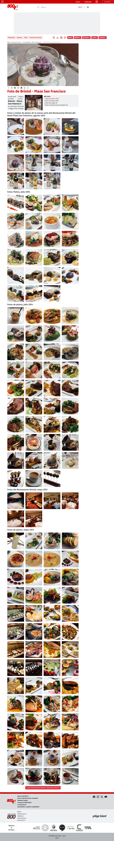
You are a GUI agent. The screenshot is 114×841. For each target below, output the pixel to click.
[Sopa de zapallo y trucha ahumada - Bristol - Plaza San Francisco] (70, 315)
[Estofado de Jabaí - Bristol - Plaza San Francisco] (34, 740)
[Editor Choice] (53, 37)
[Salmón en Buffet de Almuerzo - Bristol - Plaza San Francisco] (70, 613)
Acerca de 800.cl (22, 796)
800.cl (19, 812)
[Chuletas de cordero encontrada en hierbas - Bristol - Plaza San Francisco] (70, 424)
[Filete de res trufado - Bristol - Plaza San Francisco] (34, 144)
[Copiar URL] (28, 88)
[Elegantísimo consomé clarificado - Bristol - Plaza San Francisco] (34, 239)
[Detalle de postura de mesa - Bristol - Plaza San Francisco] (16, 518)
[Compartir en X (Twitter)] (18, 88)
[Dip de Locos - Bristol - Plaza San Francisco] (52, 541)
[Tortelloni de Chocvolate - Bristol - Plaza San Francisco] (52, 740)
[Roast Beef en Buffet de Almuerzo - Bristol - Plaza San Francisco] (34, 649)
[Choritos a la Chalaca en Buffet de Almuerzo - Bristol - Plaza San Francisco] (52, 613)
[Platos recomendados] (57, 37)
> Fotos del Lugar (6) (50, 103)
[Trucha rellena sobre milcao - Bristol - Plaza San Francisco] (34, 424)
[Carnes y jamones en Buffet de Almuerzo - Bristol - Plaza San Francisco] (16, 649)
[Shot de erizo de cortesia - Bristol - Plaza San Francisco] (16, 315)
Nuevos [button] (70, 37)
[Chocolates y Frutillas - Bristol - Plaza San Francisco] (34, 776)
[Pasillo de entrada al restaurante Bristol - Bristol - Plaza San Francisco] (34, 500)
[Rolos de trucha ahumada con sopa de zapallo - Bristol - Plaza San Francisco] (16, 333)
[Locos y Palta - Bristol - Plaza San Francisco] (70, 541)
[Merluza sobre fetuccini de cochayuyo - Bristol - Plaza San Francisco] (52, 239)
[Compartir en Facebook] (15, 88)
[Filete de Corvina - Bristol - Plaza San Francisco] (16, 704)
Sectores (102, 37)
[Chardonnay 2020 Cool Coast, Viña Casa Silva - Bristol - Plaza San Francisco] (34, 162)
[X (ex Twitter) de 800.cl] (102, 797)
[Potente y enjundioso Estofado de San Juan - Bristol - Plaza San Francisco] (52, 315)
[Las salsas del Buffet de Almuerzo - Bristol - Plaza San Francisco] (16, 667)
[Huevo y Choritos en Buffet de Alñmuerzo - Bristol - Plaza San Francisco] (34, 613)
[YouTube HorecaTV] (106, 797)
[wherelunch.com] (87, 827)
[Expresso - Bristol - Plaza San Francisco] (70, 776)
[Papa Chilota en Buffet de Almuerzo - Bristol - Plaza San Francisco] (52, 631)
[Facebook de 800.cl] (94, 797)
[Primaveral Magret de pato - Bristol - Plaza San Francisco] (16, 203)
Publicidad (87, 2)
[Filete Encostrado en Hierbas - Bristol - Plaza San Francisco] (16, 722)
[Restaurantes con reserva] (65, 37)
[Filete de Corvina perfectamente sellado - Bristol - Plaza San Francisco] (34, 704)
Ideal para (86, 37)
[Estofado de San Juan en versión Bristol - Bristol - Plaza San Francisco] (34, 315)
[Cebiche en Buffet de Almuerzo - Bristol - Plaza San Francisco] (70, 649)
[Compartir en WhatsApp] (24, 88)
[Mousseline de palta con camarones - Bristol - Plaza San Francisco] (70, 333)
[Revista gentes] (70, 827)
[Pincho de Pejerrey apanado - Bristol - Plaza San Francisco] (52, 595)
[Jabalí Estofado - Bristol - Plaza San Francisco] (70, 740)
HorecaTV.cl (21, 820)
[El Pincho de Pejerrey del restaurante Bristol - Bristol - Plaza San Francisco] (70, 595)
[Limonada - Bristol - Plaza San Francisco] (16, 541)
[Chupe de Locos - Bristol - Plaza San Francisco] (16, 559)
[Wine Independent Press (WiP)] (62, 827)
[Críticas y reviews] (61, 37)
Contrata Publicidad (24, 802)
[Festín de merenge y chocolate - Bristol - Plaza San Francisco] (52, 275)
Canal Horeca (21, 818)
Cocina (94, 37)
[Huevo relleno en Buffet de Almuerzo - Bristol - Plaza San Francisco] (52, 649)
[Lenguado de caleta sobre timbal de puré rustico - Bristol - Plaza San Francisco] (34, 257)
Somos (78, 2)
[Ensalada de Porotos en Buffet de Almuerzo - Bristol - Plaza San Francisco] (70, 631)
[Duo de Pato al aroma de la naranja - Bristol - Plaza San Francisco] (52, 126)
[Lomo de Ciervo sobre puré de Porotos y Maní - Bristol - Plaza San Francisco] (70, 685)
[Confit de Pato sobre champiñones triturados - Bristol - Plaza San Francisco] (16, 577)
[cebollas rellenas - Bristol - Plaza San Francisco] (52, 685)
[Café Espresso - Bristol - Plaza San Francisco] (34, 478)
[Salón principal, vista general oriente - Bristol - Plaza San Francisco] (52, 500)
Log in (57, 838)
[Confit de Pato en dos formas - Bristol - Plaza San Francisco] (70, 559)
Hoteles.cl (20, 816)
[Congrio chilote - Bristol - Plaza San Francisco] (52, 203)
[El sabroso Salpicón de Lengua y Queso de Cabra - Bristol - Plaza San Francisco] (70, 370)
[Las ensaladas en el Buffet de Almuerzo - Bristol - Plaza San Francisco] (16, 631)
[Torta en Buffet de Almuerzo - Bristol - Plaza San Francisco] (16, 685)
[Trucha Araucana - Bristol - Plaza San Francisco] (70, 126)
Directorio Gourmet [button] (36, 37)
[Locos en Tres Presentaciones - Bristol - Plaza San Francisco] (34, 541)
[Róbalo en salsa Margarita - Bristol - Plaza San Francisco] (52, 704)
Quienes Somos (22, 800)
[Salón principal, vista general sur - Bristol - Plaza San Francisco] (70, 500)
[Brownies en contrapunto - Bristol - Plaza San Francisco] (52, 293)
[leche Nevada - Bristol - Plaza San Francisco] (16, 758)
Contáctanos (21, 804)
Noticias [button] (19, 37)
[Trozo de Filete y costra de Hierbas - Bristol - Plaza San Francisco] (34, 722)
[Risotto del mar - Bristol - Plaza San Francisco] (16, 257)
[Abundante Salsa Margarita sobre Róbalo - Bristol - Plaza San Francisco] (70, 704)
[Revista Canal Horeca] (36, 827)
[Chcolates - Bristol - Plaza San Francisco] (52, 776)
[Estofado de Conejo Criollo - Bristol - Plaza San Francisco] (16, 144)
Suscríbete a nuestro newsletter (28, 807)
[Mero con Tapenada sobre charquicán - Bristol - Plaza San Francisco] (34, 406)
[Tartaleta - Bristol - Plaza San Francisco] (52, 667)
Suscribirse (107, 2)
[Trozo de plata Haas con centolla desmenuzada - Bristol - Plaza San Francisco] (16, 352)
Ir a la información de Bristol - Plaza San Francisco (42, 788)
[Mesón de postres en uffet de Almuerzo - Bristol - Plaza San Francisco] (70, 667)
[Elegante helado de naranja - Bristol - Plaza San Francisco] (16, 293)
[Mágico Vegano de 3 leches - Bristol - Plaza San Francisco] (70, 144)
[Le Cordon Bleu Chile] (53, 827)
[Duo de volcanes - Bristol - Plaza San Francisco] (16, 275)
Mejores (77, 37)
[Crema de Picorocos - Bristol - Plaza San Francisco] (34, 559)
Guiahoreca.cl (21, 814)
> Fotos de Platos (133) (51, 101)
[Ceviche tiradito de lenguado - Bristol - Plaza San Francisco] (16, 221)
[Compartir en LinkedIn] (21, 88)
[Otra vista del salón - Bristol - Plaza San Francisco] (34, 518)
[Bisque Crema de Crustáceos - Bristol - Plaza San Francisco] (16, 126)
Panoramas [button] (11, 37)
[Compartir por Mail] (12, 88)
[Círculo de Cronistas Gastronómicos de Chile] (45, 827)
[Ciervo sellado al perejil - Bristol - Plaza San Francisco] (34, 685)
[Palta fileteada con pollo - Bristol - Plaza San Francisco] (52, 333)
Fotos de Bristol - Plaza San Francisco (32, 42)
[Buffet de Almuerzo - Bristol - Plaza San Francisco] (16, 613)
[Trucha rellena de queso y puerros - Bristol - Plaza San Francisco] (52, 424)
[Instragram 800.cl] (97, 1)
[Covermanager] (79, 827)
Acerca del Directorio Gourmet (27, 798)
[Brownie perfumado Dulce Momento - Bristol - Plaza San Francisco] (52, 144)
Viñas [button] (26, 37)
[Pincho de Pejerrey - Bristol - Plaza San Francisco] (16, 595)
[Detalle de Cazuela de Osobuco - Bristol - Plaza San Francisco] (70, 577)
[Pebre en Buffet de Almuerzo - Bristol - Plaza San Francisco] (34, 631)
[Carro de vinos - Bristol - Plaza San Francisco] (34, 667)
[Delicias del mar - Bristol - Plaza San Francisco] (34, 203)
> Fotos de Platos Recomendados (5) (56, 105)
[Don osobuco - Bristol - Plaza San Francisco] (52, 257)
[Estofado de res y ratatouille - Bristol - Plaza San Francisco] (70, 257)
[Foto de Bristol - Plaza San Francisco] (34, 126)
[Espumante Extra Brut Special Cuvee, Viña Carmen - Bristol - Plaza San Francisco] (52, 181)
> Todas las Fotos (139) (51, 98)
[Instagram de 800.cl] (98, 797)
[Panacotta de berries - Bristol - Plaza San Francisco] (70, 275)
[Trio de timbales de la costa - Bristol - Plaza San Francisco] (34, 221)
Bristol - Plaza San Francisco (14, 42)
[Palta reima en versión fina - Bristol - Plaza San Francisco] (34, 333)
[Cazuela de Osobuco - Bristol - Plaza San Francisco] (52, 577)
